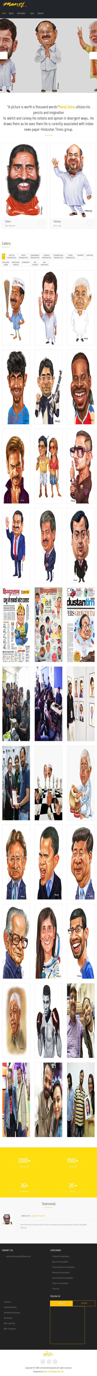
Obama (40, 890)
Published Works (10, 1307)
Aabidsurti (9, 1128)
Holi (39, 653)
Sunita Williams (44, 970)
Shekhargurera (76, 1049)
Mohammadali (43, 1049)
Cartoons (7, 1301)
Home (4, 13)
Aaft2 (7, 811)
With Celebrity (9, 1323)
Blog (32, 13)
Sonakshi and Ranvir (78, 1128)
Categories (21, 13)
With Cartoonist (10, 1328)
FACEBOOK (61, 1303)
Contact (40, 13)
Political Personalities (60, 1256)
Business (9, 653)
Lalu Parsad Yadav (78, 811)
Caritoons (74, 732)
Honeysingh (75, 494)
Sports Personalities (60, 1261)
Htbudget (74, 653)
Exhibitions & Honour (12, 1312)
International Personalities (62, 1278)
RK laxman (9, 970)
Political (8, 221)
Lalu (71, 336)
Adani (7, 574)
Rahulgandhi (43, 336)
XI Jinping (74, 890)
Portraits (58, 221)
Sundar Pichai (75, 970)
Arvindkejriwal (11, 336)
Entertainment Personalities (63, 1267)
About (11, 13)
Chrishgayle (74, 415)
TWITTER (84, 1303)
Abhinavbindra (43, 415)
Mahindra (41, 574)
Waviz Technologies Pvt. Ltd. (53, 1371)
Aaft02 (40, 732)
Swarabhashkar (44, 1128)
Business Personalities (61, 1272)
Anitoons (8, 732)
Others (40, 974)
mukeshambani (76, 574)
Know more (48, 70)
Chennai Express (44, 494)
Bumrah (8, 415)
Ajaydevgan (10, 494)
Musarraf (9, 890)
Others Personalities (60, 1283)
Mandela (8, 1049)
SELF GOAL (42, 811)
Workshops (8, 1318)
